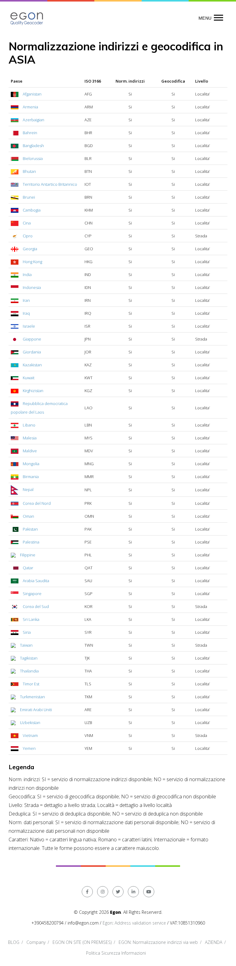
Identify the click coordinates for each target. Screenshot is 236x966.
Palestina (31, 542)
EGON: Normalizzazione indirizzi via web (158, 942)
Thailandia (29, 671)
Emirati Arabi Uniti (36, 709)
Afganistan (32, 94)
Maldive (30, 451)
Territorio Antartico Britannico (50, 184)
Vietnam (30, 735)
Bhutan (29, 171)
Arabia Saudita (36, 580)
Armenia (30, 107)
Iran (26, 300)
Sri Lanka (31, 619)
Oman (28, 516)
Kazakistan (32, 365)
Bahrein (30, 132)
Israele (29, 326)
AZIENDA (213, 942)
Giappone (32, 339)
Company (35, 942)
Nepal (28, 489)
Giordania (32, 352)
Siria (27, 632)
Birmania (31, 476)
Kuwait (28, 377)
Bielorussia (33, 158)
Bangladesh (33, 145)
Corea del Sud (36, 606)
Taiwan (26, 645)
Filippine (27, 555)
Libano (29, 425)
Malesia (30, 438)
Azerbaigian (33, 120)
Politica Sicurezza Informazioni (116, 953)
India (27, 274)
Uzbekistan (30, 722)
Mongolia (31, 463)
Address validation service (140, 923)
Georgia (30, 248)
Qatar (28, 568)
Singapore (32, 593)
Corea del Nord (37, 503)
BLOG (13, 942)
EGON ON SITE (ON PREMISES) (82, 942)
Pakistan (30, 529)
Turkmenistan (32, 696)
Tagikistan (28, 658)
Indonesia (32, 287)
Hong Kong (32, 261)
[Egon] (27, 18)
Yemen (29, 748)
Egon (107, 923)
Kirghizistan (33, 390)
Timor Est (31, 684)
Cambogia (32, 210)
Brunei (29, 197)
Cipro (28, 236)
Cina (27, 223)
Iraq (26, 313)
